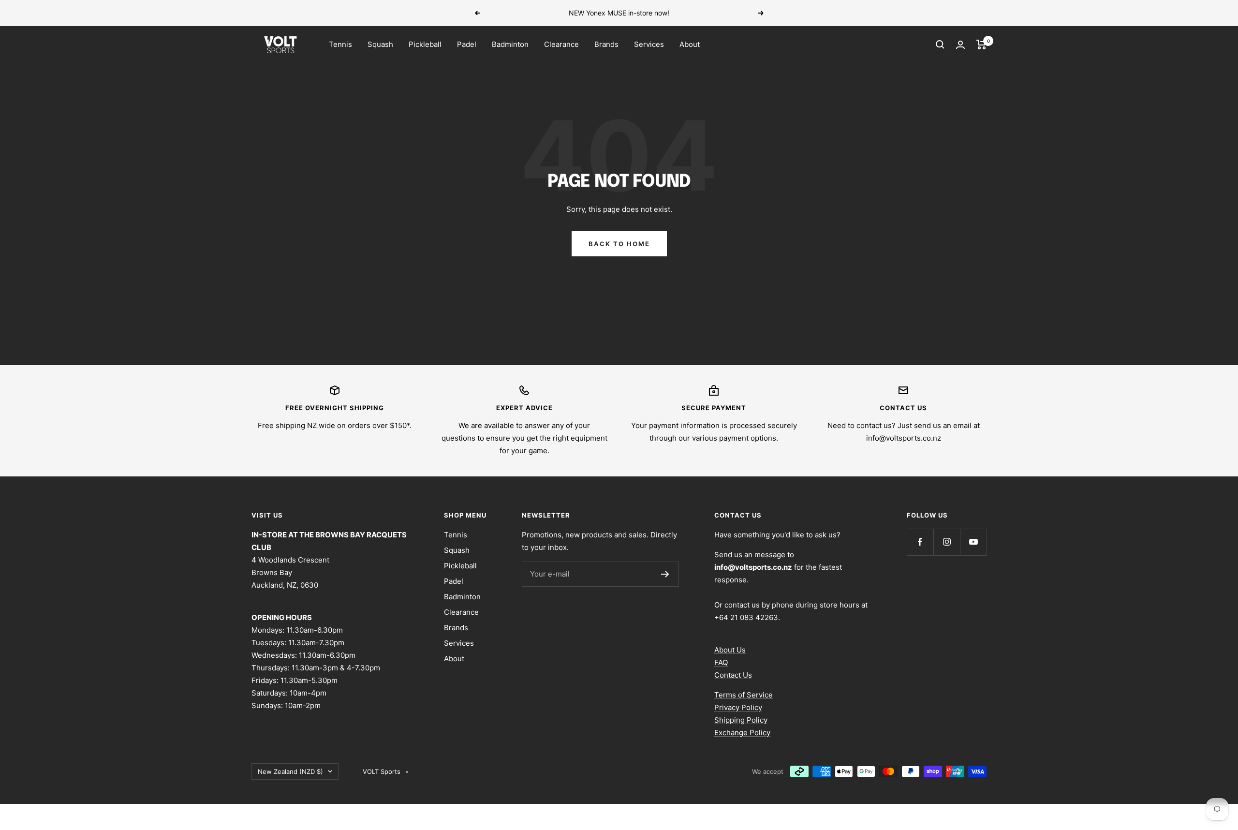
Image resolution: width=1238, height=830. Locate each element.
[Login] (960, 45)
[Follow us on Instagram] (946, 542)
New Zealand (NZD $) (290, 771)
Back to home (619, 244)
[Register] (665, 574)
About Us (730, 649)
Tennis (340, 44)
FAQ (721, 662)
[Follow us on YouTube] (973, 542)
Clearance (561, 44)
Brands (606, 44)
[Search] (940, 44)
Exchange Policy (742, 732)
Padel (466, 44)
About (689, 44)
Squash (380, 44)
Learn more (686, 13)
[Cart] (981, 44)
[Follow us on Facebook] (920, 542)
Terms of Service (743, 694)
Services (649, 44)
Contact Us (733, 675)
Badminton (510, 44)
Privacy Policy (738, 707)
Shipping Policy (740, 720)
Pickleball (425, 44)
